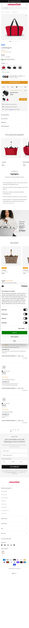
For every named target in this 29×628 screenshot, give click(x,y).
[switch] (25, 314)
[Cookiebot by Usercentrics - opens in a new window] (21, 286)
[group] (14, 281)
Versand (8, 56)
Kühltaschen (7, 12)
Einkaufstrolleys (4, 497)
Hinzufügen (23, 99)
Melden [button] (19, 355)
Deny (14, 340)
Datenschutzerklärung (12, 472)
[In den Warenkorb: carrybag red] (19, 156)
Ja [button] (16, 355)
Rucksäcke (3, 500)
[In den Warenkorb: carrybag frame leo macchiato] (19, 264)
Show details (21, 328)
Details (25, 90)
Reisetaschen (4, 494)
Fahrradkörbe (4, 507)
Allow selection (14, 336)
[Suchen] (2, 8)
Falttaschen (3, 513)
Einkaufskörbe (4, 491)
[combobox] (14, 8)
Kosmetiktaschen (5, 510)
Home (2, 12)
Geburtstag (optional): (6, 458)
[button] (1, 4)
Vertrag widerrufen (6, 538)
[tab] (13, 41)
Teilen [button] (22, 355)
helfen (11, 109)
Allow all (14, 332)
